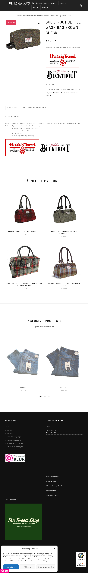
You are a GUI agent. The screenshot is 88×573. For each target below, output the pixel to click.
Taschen (72, 93)
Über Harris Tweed (41, 3)
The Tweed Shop (19, 3)
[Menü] (84, 553)
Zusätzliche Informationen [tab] (34, 108)
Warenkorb (45, 7)
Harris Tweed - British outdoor (19, 5)
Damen (62, 3)
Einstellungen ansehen (46, 567)
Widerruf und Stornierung (15, 443)
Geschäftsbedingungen (14, 437)
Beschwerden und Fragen (15, 447)
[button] (54, 549)
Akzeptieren (11, 567)
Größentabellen (52, 427)
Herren (53, 3)
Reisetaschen (36, 16)
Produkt (24, 387)
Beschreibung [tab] (13, 108)
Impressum (10, 433)
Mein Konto (36, 7)
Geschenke (26, 16)
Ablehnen (27, 567)
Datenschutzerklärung (14, 440)
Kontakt (9, 430)
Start (19, 16)
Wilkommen (10, 427)
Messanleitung (51, 430)
